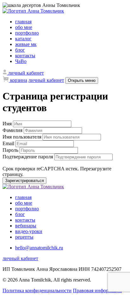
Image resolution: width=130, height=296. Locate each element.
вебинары (25, 225)
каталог (23, 38)
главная (23, 21)
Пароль (11, 150)
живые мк (26, 44)
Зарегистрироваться (24, 180)
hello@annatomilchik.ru (39, 247)
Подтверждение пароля (28, 156)
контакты (25, 55)
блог (20, 50)
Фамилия (13, 130)
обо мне (23, 27)
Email (9, 143)
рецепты (24, 237)
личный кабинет (46, 80)
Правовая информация (97, 290)
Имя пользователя (23, 136)
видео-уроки (28, 231)
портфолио (27, 33)
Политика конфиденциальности (37, 290)
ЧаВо (21, 61)
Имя (8, 123)
